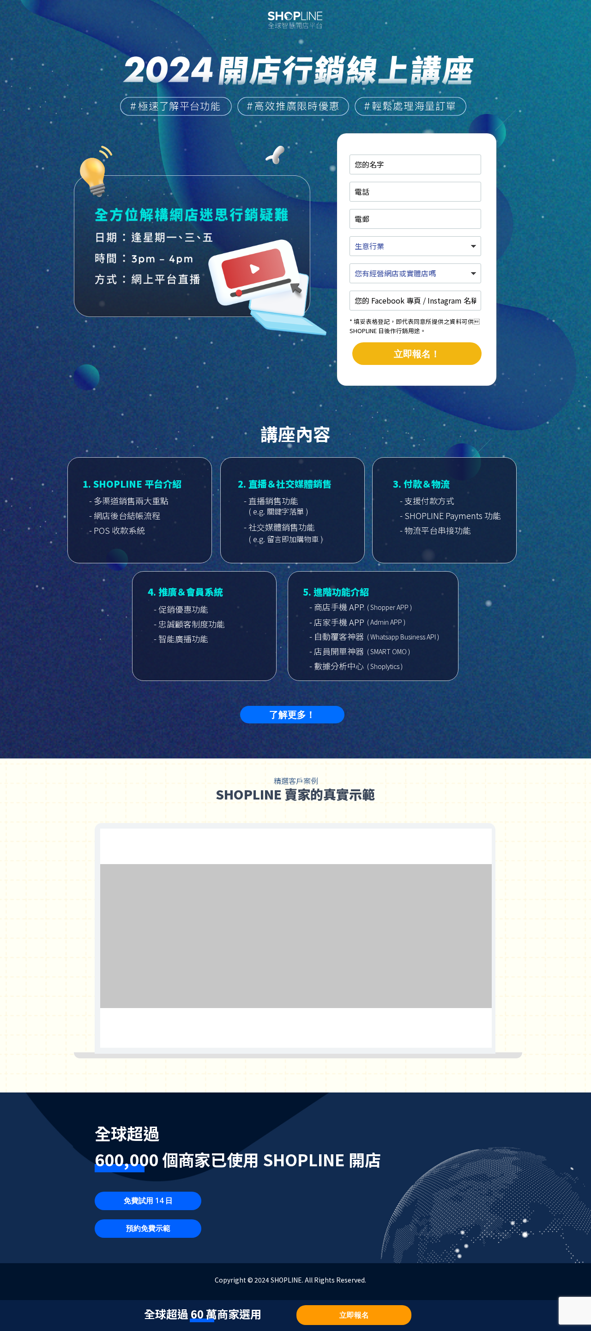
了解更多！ (292, 715)
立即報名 (354, 1315)
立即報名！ (417, 353)
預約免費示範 (148, 1228)
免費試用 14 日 (148, 1200)
